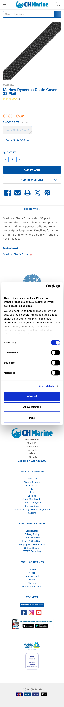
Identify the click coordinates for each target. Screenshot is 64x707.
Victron (32, 572)
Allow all (32, 396)
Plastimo (32, 583)
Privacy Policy (32, 534)
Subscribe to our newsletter (32, 605)
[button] (32, 180)
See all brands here (32, 586)
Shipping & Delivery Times (32, 544)
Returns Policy (32, 537)
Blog (32, 489)
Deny (32, 417)
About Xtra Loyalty (32, 499)
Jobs (32, 492)
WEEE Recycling (32, 551)
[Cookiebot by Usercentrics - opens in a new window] (46, 286)
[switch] (55, 352)
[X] (37, 192)
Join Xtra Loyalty (32, 502)
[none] (32, 51)
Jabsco (32, 569)
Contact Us (32, 485)
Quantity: (10, 152)
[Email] (17, 192)
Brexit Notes (32, 531)
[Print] (27, 192)
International (32, 576)
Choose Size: (17, 122)
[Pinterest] (47, 192)
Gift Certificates (32, 548)
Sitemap (32, 495)
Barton (32, 579)
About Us (32, 478)
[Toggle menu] (4, 4)
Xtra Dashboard (32, 506)
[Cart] (59, 4)
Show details (46, 386)
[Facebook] (7, 192)
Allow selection (32, 407)
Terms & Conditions (32, 541)
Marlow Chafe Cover (16, 254)
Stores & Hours (32, 482)
